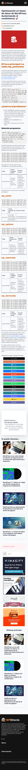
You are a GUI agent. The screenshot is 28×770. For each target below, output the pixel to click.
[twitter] (4, 739)
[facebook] (2, 739)
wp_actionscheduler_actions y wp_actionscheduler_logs (9, 77)
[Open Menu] (25, 3)
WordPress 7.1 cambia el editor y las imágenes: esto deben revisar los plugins (14, 533)
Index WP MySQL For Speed (17, 336)
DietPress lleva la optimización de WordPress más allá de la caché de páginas (14, 508)
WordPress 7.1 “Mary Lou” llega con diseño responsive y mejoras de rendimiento (14, 484)
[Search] (5, 554)
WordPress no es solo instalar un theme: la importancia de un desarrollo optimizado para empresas (13, 458)
